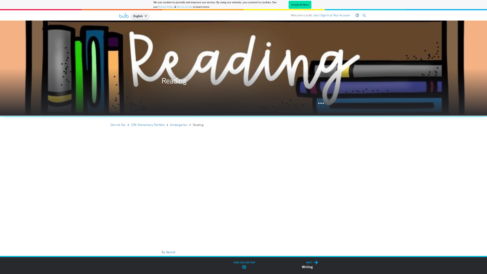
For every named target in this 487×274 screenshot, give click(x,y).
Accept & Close (300, 4)
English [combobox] (138, 16)
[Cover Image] (243, 68)
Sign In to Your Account (335, 15)
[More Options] (321, 103)
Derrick (170, 252)
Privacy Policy (166, 6)
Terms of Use (184, 6)
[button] (147, 16)
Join (315, 15)
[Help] (357, 15)
